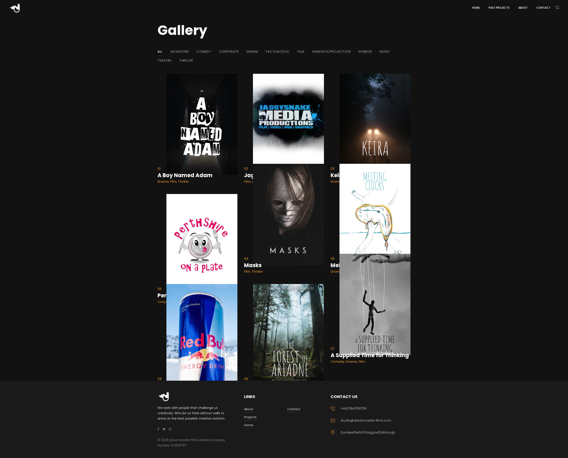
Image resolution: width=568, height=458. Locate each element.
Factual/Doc (278, 51)
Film (301, 51)
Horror (365, 51)
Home (248, 425)
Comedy (204, 51)
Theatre (165, 60)
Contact (293, 409)
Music (385, 51)
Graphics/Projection (331, 51)
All (160, 51)
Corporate (229, 51)
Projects (250, 417)
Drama (252, 51)
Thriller (186, 60)
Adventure (179, 51)
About (248, 409)
